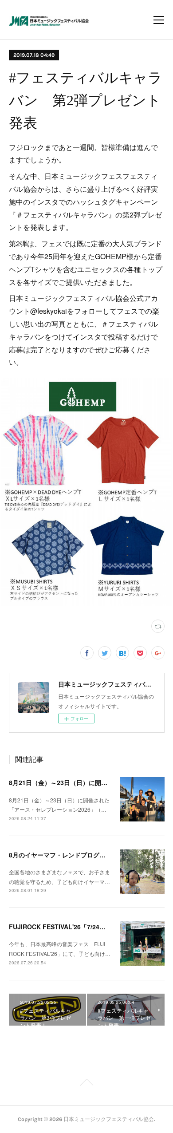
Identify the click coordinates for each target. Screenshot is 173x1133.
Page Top (86, 1084)
